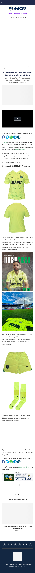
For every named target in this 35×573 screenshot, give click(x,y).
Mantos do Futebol (6, 67)
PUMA (4, 487)
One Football (24, 484)
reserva (22, 149)
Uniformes (13, 67)
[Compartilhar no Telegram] (15, 137)
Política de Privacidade (20, 566)
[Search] (33, 2)
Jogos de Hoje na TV (25, 467)
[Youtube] (16, 17)
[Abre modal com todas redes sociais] (19, 137)
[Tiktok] (25, 17)
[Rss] (23, 17)
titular (17, 149)
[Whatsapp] (18, 17)
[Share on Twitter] (17, 494)
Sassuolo (10, 487)
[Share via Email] (18, 494)
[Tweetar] (7, 137)
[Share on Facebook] (15, 494)
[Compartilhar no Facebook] (3, 137)
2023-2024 (5, 484)
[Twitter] (11, 17)
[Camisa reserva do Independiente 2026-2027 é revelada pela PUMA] (17, 513)
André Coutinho (14, 82)
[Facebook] (4, 544)
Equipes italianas (14, 484)
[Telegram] (21, 17)
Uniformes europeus (20, 487)
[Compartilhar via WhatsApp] (11, 137)
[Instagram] (13, 17)
